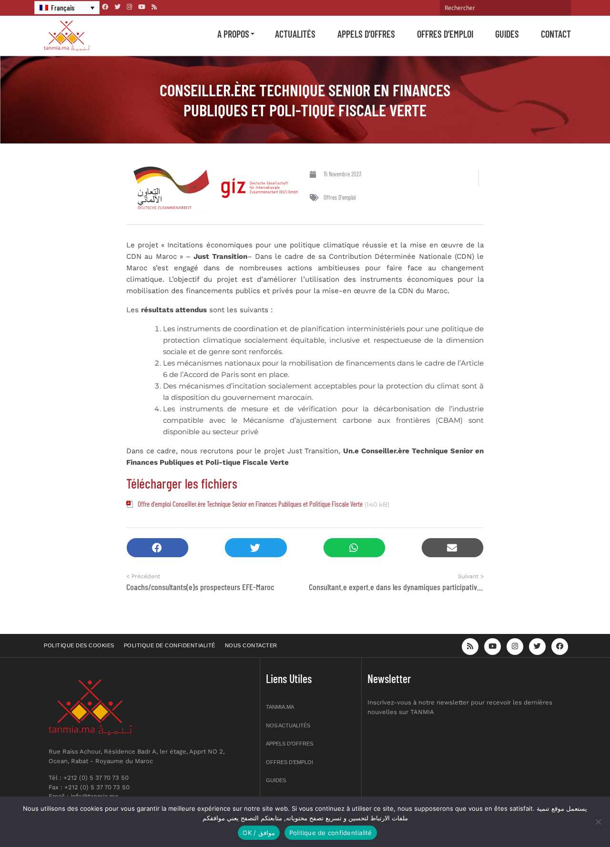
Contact (556, 34)
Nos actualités (288, 725)
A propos (233, 34)
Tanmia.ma (280, 707)
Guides (507, 34)
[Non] (598, 822)
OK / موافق (258, 833)
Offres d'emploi (340, 197)
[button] (157, 548)
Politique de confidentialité (169, 645)
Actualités (295, 34)
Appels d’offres (366, 34)
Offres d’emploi (445, 34)
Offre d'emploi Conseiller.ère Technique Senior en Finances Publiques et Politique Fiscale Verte (250, 504)
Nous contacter (251, 645)
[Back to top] (569, 817)
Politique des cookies (79, 645)
